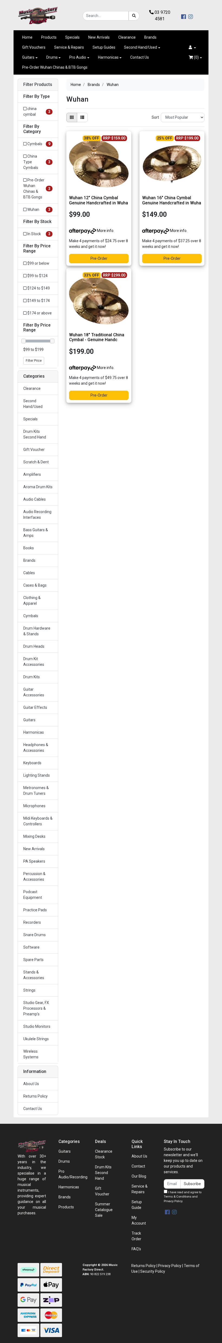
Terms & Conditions (177, 1196)
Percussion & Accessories (34, 877)
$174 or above (39, 313)
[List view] (82, 117)
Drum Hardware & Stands (36, 631)
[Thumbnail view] (71, 117)
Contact (138, 1166)
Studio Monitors (36, 1026)
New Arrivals (99, 37)
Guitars (28, 57)
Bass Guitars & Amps (35, 533)
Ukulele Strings (36, 1039)
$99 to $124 (37, 276)
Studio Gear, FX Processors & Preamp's (36, 1008)
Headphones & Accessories (35, 748)
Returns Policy (35, 1096)
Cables (29, 573)
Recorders (32, 922)
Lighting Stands (36, 775)
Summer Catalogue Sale (104, 1210)
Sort (155, 117)
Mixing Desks (34, 836)
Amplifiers (32, 474)
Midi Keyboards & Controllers (38, 821)
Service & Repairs (69, 47)
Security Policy (152, 1271)
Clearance (127, 37)
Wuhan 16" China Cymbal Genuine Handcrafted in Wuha (171, 200)
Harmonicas (108, 57)
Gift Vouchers (33, 47)
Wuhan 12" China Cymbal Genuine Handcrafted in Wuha (98, 200)
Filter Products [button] (37, 84)
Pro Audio (77, 57)
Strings (29, 990)
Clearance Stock (103, 1154)
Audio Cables (34, 499)
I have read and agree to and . (182, 1197)
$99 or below (38, 263)
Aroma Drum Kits (38, 487)
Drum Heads (33, 646)
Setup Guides (104, 47)
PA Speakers (34, 861)
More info (104, 230)
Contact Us (139, 57)
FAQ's (136, 1249)
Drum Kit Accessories (33, 662)
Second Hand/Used (140, 47)
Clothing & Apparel (32, 601)
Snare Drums (34, 935)
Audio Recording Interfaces (37, 515)
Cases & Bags (35, 585)
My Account (139, 1220)
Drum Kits (31, 677)
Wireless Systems (30, 1054)
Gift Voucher (34, 449)
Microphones (34, 806)
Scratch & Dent (36, 462)
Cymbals (30, 616)
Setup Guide (137, 1205)
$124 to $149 (38, 288)
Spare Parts (33, 960)
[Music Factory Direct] (38, 15)
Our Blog (139, 1176)
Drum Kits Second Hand (34, 434)
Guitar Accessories (33, 692)
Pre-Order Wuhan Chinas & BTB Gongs (54, 67)
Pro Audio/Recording (72, 1174)
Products (49, 37)
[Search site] (134, 16)
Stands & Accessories (33, 975)
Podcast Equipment (32, 895)
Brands (150, 37)
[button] (192, 47)
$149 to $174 (38, 300)
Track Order (136, 1236)
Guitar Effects (35, 707)
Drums (52, 57)
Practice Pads (35, 910)
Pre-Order (98, 258)
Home (27, 37)
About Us (31, 1084)
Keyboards (32, 763)
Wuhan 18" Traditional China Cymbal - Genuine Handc (96, 337)
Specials (72, 37)
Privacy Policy (173, 1201)
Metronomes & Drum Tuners (36, 791)
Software (31, 947)
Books (28, 548)
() (196, 57)
